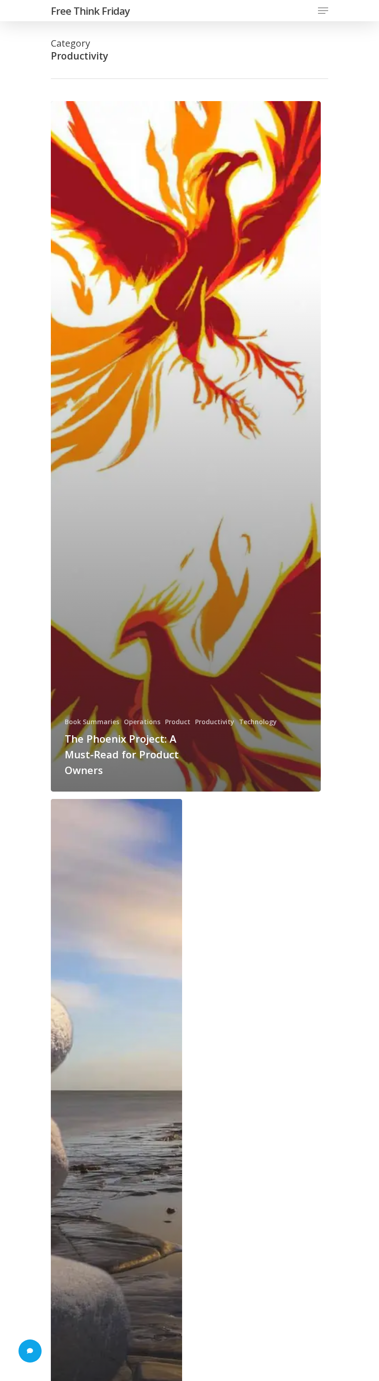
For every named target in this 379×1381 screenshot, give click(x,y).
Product (177, 721)
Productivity (214, 721)
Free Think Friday (90, 11)
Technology (258, 721)
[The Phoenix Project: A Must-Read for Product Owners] (186, 446)
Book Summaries (92, 721)
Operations (142, 721)
